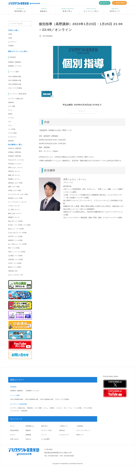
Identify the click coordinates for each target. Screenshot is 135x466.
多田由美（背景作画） (15, 156)
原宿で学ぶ (44, 426)
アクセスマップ (64, 435)
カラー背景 (11, 106)
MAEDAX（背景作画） (15, 148)
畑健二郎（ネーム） (14, 175)
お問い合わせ (14, 439)
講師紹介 (28, 430)
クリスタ (11, 118)
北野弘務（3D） (13, 271)
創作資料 (11, 141)
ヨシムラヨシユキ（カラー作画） (18, 194)
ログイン (105, 3)
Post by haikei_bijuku (110, 376)
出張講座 (11, 45)
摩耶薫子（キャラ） (14, 217)
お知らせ (28, 439)
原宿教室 (12, 57)
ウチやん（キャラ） (14, 206)
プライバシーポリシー (83, 430)
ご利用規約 (79, 426)
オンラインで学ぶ (46, 430)
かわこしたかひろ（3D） (16, 275)
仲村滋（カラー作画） (15, 190)
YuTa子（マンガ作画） (15, 263)
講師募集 (28, 435)
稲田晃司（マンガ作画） (15, 240)
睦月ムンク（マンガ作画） (16, 229)
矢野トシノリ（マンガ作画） (17, 252)
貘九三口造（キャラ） (15, 213)
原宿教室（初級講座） (15, 62)
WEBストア (79, 435)
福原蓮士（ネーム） (14, 179)
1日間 (10, 38)
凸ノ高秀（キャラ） (14, 209)
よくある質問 (45, 439)
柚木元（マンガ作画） (15, 267)
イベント (44, 435)
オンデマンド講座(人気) (15, 98)
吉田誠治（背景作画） (15, 152)
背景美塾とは (30, 426)
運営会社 (62, 430)
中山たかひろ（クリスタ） (16, 160)
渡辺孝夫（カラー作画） (15, 198)
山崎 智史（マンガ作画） (16, 259)
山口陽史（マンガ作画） (15, 255)
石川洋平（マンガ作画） (15, 236)
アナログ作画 (12, 133)
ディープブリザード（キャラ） (18, 202)
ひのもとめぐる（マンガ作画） (18, 232)
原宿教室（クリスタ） (15, 66)
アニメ (10, 125)
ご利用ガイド (63, 426)
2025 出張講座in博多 (14, 76)
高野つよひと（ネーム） (15, 167)
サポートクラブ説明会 (15, 88)
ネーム (10, 110)
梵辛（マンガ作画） (14, 248)
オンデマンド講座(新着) (18, 94)
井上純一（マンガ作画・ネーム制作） (20, 225)
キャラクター (12, 137)
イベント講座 (14, 71)
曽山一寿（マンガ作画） (15, 221)
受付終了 (82, 111)
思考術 (10, 114)
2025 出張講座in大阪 (14, 80)
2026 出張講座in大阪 (14, 84)
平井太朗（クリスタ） (15, 164)
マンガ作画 (11, 129)
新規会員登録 (120, 3)
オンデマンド (12, 42)
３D (9, 121)
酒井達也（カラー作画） (15, 183)
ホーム (12, 426)
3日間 (10, 34)
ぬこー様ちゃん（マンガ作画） (18, 244)
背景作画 (11, 102)
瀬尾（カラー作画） (14, 186)
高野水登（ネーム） (14, 171)
